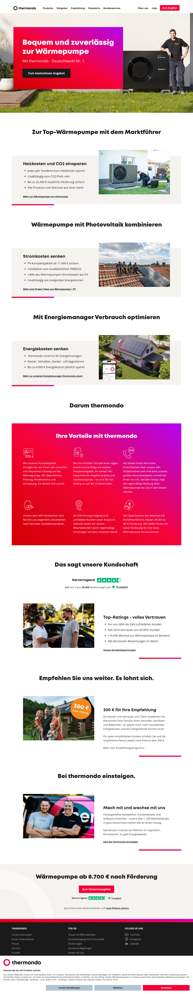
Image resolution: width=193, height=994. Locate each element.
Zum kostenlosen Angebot (46, 73)
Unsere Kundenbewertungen (119, 650)
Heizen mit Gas (76, 952)
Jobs (154, 8)
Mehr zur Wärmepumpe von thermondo (45, 196)
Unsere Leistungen (22, 934)
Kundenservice (111, 8)
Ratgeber (62, 8)
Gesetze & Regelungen (80, 948)
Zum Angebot (169, 7)
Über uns (143, 8)
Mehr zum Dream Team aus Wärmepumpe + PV (49, 289)
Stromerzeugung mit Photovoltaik (86, 939)
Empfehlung (78, 8)
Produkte (48, 8)
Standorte (94, 8)
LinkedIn (134, 943)
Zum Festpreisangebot (96, 889)
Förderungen (75, 943)
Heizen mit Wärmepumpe (82, 934)
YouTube (135, 934)
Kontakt (16, 952)
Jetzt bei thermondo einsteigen (120, 841)
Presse (15, 943)
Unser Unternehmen (23, 939)
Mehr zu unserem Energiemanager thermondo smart (53, 376)
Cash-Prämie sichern (117, 908)
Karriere (16, 948)
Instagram (135, 939)
